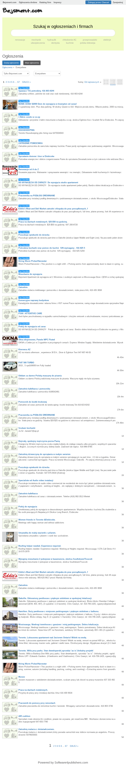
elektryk (107, 40)
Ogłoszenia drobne (28, 2)
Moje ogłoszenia (32, 63)
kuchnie (70, 43)
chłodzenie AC (70, 40)
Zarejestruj (118, 2)
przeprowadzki (90, 40)
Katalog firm (45, 2)
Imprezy (57, 2)
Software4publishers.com (71, 762)
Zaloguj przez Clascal (98, 2)
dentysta (55, 43)
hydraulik (52, 40)
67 (18, 82)
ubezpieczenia (38, 43)
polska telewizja (87, 43)
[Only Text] (120, 82)
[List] (113, 82)
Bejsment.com (9, 2)
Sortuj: (88, 82)
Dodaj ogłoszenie (11, 63)
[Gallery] (106, 82)
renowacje (20, 40)
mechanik (36, 40)
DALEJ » (25, 82)
